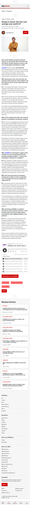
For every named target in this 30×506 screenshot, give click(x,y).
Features (9, 11)
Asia (3, 402)
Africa (3, 409)
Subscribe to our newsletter (10, 276)
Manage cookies (19, 488)
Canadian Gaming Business (8, 473)
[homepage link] (6, 6)
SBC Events (4, 471)
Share (25, 32)
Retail (3, 420)
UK (2, 398)
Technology (4, 429)
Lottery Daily (5, 460)
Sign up (5, 484)
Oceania (4, 411)
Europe (3, 400)
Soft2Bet (7, 153)
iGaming (4, 422)
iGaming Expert (5, 451)
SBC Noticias (5, 456)
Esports (3, 431)
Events (3, 440)
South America (5, 406)
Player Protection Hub (7, 464)
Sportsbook (4, 418)
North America (5, 404)
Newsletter (4, 442)
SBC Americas (5, 449)
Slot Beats (4, 468)
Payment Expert (5, 453)
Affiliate (3, 426)
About (3, 488)
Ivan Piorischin (17, 283)
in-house (5, 283)
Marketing (4, 424)
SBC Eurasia (5, 466)
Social (3, 433)
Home (3, 11)
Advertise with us (6, 492)
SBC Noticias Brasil (6, 458)
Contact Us (4, 490)
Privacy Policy (18, 490)
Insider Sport (5, 462)
